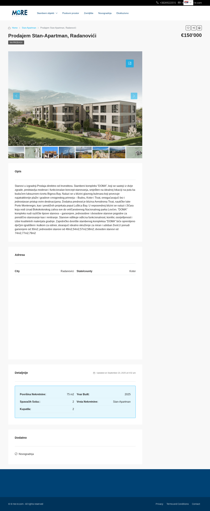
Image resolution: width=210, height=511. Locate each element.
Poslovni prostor (70, 13)
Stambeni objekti (45, 13)
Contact (196, 504)
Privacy (159, 504)
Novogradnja (105, 13)
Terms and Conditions (178, 504)
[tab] (130, 63)
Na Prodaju (16, 42)
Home (15, 28)
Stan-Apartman (29, 28)
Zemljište (88, 13)
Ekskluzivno (122, 13)
